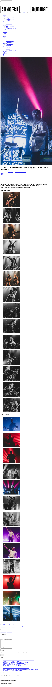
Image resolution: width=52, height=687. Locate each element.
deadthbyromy (3, 632)
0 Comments (23, 172)
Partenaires (7, 685)
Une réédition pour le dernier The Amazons (11, 661)
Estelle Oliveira (18, 172)
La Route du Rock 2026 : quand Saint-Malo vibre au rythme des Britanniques (18, 660)
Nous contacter (22, 685)
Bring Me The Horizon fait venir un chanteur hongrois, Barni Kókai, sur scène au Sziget (20, 669)
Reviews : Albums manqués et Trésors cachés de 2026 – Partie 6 (16, 662)
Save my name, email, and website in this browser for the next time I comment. (17, 652)
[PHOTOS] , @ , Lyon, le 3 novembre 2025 (18, 626)
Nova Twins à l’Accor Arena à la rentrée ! (11, 666)
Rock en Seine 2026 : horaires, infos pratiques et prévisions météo (16, 668)
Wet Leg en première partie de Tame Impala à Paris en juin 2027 (16, 664)
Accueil (2, 685)
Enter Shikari (9, 632)
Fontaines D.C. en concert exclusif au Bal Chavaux (13, 665)
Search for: (3, 675)
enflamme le (8, 627)
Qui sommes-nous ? (14, 685)
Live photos (10, 172)
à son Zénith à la (9, 624)
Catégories (3, 680)
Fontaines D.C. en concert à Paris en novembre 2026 (13, 663)
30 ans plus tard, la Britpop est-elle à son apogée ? (13, 670)
